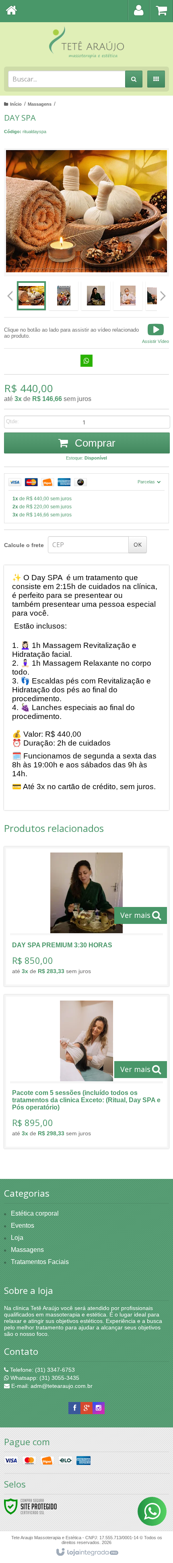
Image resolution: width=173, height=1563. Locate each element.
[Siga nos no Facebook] (74, 1408)
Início (16, 104)
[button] (155, 333)
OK (138, 544)
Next (163, 293)
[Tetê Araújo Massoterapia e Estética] (86, 42)
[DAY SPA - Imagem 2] (63, 295)
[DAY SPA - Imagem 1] (31, 295)
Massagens (39, 104)
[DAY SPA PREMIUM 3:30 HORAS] (86, 916)
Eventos (22, 1225)
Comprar (93, 443)
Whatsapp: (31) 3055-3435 (44, 1378)
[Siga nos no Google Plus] (86, 1408)
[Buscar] (133, 79)
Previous (10, 296)
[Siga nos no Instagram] (99, 1408)
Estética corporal (35, 1213)
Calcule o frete (24, 545)
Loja (17, 1237)
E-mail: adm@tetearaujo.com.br (51, 1386)
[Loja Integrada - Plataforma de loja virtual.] (86, 1552)
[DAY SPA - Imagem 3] (95, 295)
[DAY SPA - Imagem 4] (127, 295)
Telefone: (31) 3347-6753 (41, 1370)
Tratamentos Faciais (40, 1261)
